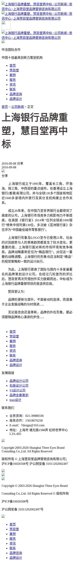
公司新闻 (17, 106)
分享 (20, 163)
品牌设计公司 (18, 381)
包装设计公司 (18, 385)
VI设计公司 (17, 390)
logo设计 (15, 400)
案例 (12, 75)
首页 (12, 65)
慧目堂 (14, 70)
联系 (12, 89)
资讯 (12, 84)
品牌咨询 (15, 94)
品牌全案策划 (18, 395)
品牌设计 (15, 99)
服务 (12, 80)
